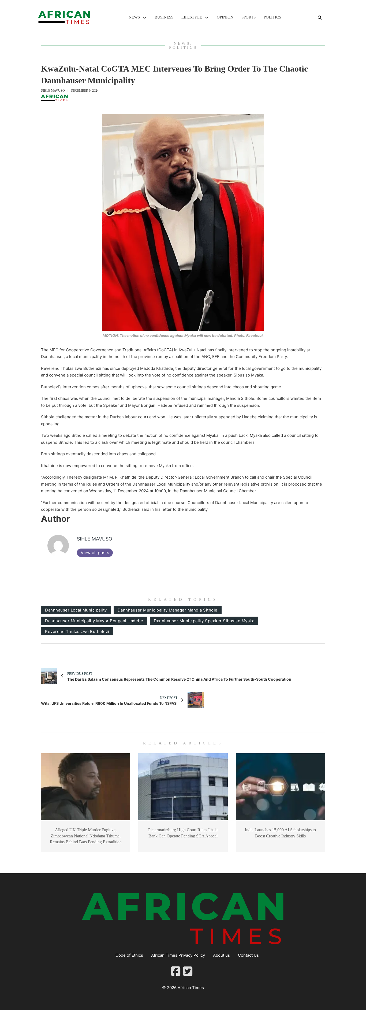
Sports (248, 17)
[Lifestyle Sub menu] (207, 18)
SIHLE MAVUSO (53, 90)
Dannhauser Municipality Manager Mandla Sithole (168, 610)
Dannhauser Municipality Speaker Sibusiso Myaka (204, 620)
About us (221, 955)
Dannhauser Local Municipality (76, 610)
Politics (272, 17)
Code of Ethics (129, 955)
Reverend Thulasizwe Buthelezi (77, 631)
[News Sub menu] (145, 18)
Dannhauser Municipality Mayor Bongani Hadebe (94, 620)
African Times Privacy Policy (178, 955)
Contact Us (248, 955)
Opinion (225, 17)
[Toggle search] (320, 17)
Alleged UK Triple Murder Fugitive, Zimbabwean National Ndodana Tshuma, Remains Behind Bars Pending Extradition (86, 836)
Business (164, 17)
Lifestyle (191, 17)
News (134, 17)
